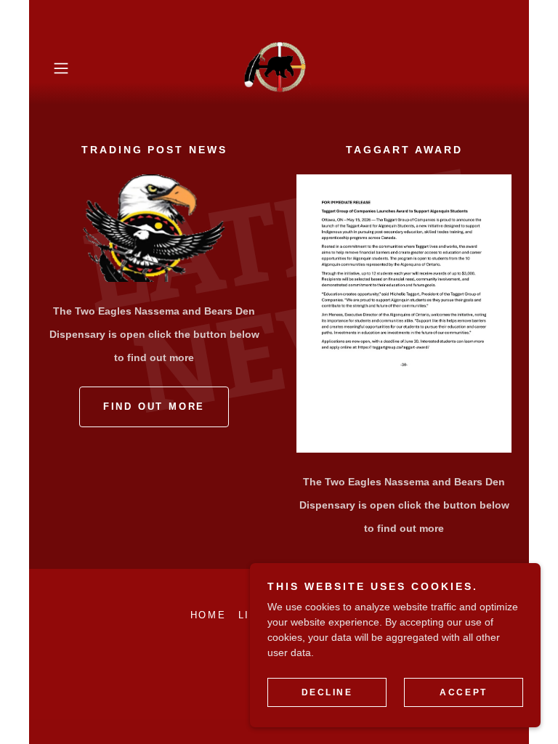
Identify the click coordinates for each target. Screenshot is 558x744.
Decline (327, 692)
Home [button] (208, 615)
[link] (279, 68)
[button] (81, 68)
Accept (463, 692)
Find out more (154, 406)
